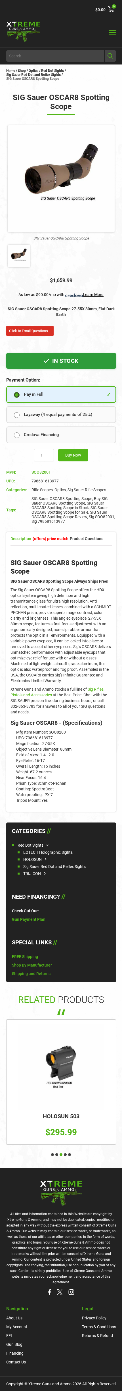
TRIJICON (32, 873)
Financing (15, 1353)
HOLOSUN (32, 859)
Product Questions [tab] (86, 538)
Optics (33, 71)
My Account (16, 1327)
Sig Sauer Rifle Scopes (87, 490)
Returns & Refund (97, 1335)
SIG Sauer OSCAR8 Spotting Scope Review (69, 514)
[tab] (50, 538)
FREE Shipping (25, 956)
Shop (22, 71)
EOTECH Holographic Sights (48, 852)
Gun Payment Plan (28, 919)
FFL (9, 1335)
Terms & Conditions (99, 1327)
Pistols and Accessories (31, 695)
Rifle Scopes (42, 490)
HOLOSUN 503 (61, 1116)
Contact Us (16, 1362)
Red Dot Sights (52, 71)
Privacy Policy (94, 1318)
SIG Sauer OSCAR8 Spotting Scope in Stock (67, 505)
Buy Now (73, 455)
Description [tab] (20, 538)
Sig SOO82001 (101, 517)
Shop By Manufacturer (32, 965)
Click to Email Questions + (30, 331)
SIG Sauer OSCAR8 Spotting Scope (61, 498)
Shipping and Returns (31, 973)
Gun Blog (14, 1344)
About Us (14, 1318)
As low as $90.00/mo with (61, 294)
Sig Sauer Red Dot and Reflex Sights (33, 75)
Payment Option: (23, 380)
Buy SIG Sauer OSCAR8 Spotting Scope (69, 500)
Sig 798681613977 (48, 521)
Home (10, 71)
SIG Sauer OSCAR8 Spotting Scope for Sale (69, 510)
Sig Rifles (96, 689)
